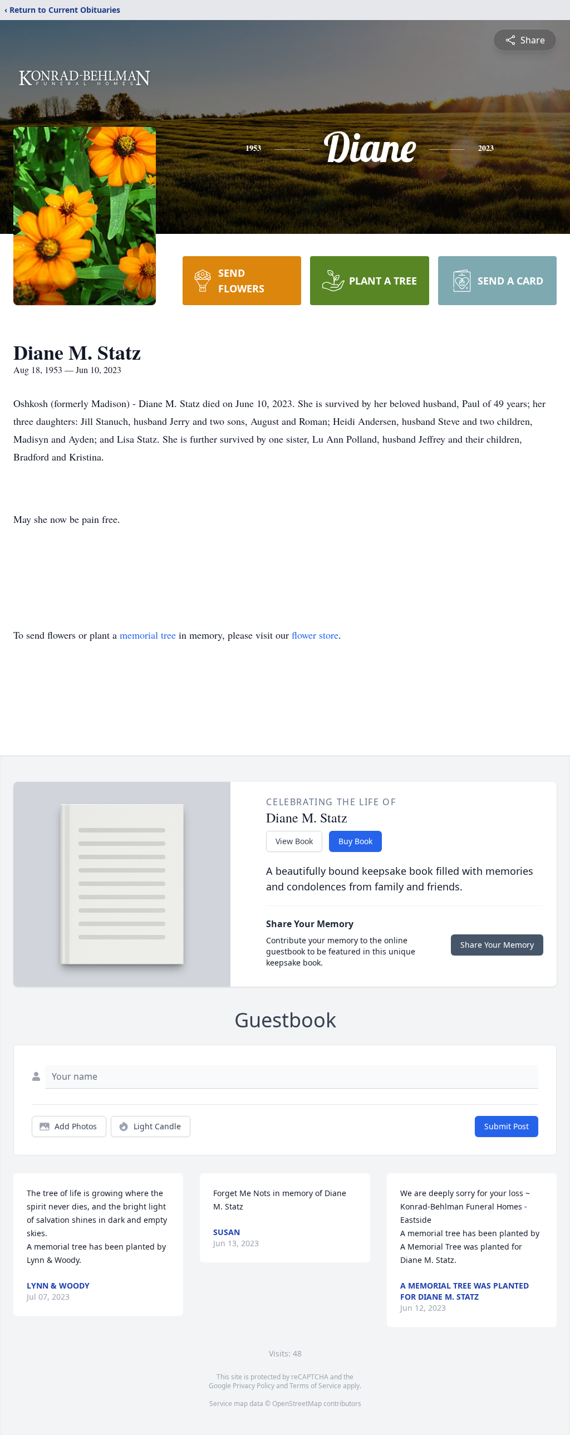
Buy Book (355, 841)
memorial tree (148, 634)
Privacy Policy (253, 1385)
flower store (315, 634)
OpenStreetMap (297, 1403)
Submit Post (506, 1126)
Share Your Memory (497, 944)
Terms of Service (315, 1385)
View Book (294, 841)
